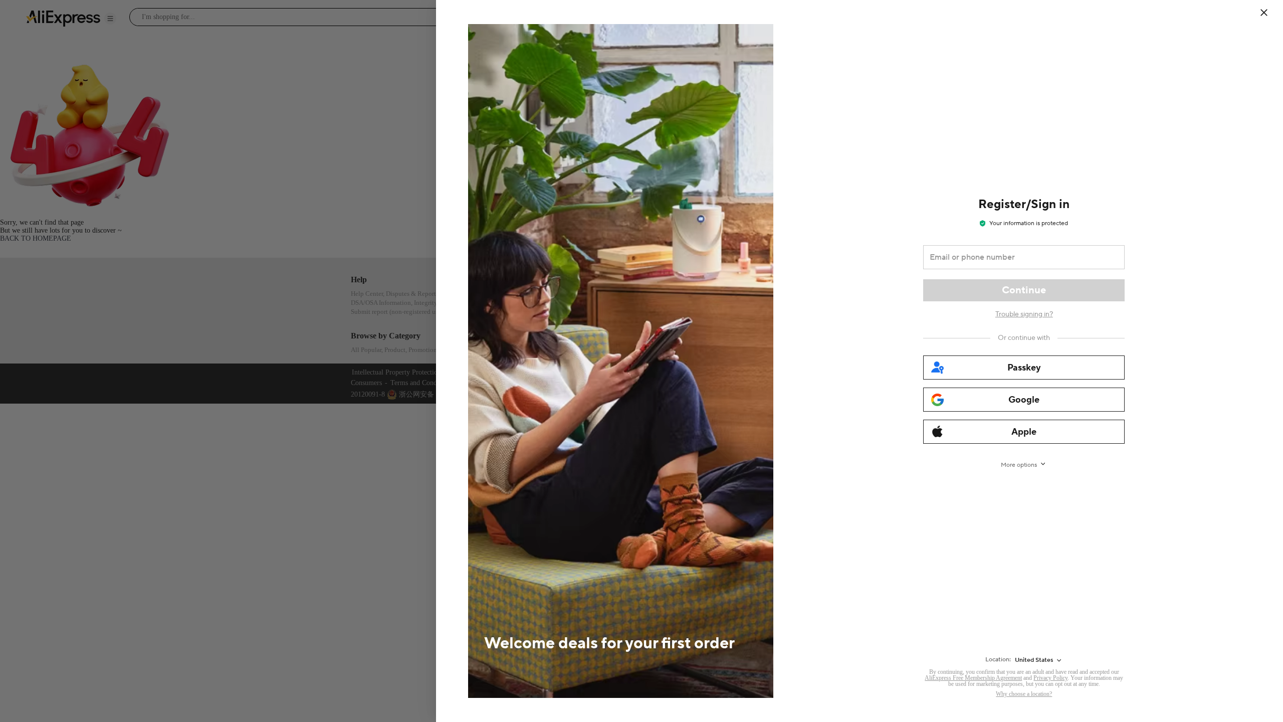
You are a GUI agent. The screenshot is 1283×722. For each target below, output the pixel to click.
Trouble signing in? (1024, 314)
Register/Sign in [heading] (1024, 204)
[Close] (1270, 12)
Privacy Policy (1050, 677)
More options (1019, 465)
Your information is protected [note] (1028, 223)
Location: (998, 659)
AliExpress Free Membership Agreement (973, 677)
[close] (1264, 13)
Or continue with (1024, 337)
